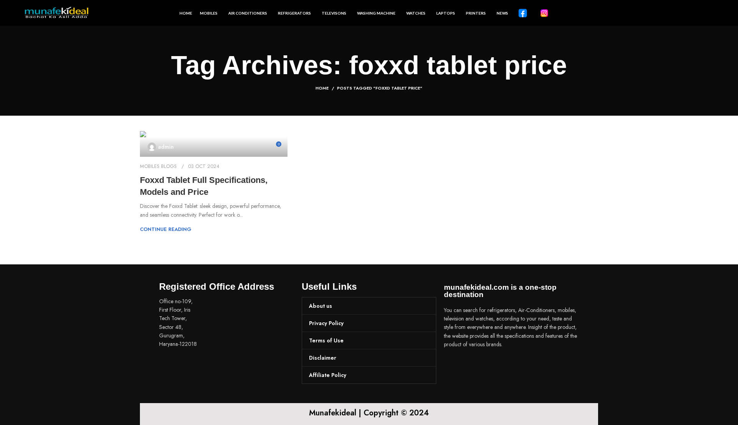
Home (322, 88)
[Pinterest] (499, 365)
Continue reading (165, 229)
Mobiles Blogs (158, 166)
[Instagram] (476, 365)
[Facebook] (453, 365)
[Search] (711, 13)
